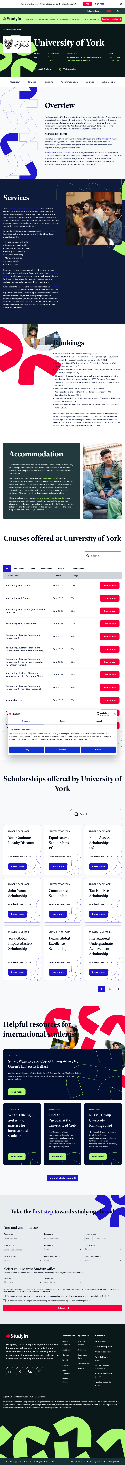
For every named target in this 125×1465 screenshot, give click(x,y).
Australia (66, 1350)
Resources (75, 19)
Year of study (91, 1245)
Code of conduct (103, 1352)
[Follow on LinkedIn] (10, 1371)
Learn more (17, 866)
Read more (17, 1091)
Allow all (98, 750)
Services (53, 19)
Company (93, 19)
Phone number (91, 1234)
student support (48, 231)
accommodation (30, 467)
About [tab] (99, 721)
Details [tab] (63, 721)
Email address (10, 1245)
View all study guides (61, 1178)
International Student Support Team (23, 208)
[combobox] (88, 1238)
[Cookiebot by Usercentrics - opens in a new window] (98, 714)
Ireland (65, 1365)
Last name (49, 1234)
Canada (65, 1355)
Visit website (69, 69)
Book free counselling (110, 19)
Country (8, 1278)
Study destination (93, 1256)
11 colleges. (50, 487)
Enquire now (110, 585)
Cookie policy (113, 1461)
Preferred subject (52, 1256)
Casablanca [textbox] (49, 1282)
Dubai (65, 1360)
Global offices (101, 1341)
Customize (61, 750)
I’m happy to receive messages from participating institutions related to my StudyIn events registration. (49, 1301)
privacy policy (12, 1291)
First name (9, 1234)
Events (86, 19)
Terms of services (77, 1461)
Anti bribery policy (103, 1346)
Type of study (10, 1256)
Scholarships (84, 1363)
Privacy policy (96, 1461)
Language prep (65, 19)
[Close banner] (115, 714)
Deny (27, 750)
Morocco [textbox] (8, 1282)
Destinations (30, 19)
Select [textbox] (47, 1249)
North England (45, 69)
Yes (87, 4)
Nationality (49, 1245)
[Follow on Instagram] (40, 1371)
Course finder (43, 19)
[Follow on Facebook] (20, 1371)
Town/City (49, 1278)
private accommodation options (51, 498)
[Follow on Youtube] (30, 1371)
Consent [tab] (26, 721)
